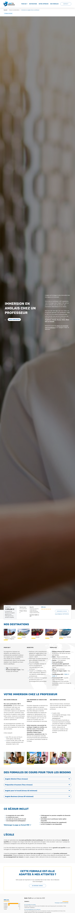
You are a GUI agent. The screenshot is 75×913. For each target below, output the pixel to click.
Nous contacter (14, 319)
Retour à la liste (9, 13)
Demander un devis (62, 611)
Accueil (5, 10)
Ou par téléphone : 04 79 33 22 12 (62, 614)
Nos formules (54, 3)
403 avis (43, 607)
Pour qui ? (24, 3)
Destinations (33, 3)
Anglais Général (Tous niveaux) (16, 779)
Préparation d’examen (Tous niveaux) (19, 785)
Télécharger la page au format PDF (16, 825)
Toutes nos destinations (14, 10)
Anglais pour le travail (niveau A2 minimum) (21, 790)
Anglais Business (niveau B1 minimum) (19, 796)
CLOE (54, 676)
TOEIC (65, 674)
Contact (65, 3)
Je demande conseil (37, 885)
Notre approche (43, 3)
